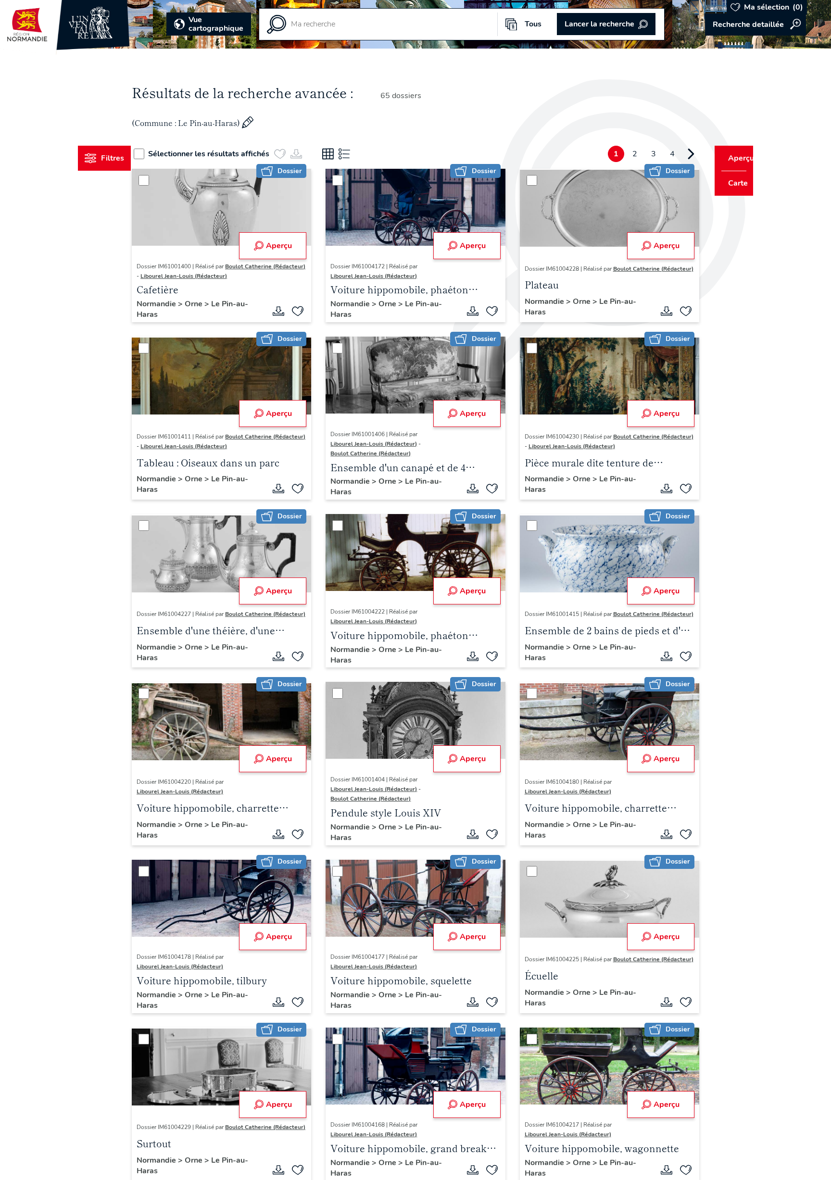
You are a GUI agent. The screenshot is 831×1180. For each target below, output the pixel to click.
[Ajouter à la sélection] (304, 320)
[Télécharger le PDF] (284, 320)
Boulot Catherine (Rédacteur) (195, 276)
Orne (213, 313)
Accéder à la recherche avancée (755, 24)
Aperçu (285, 245)
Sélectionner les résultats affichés (226, 154)
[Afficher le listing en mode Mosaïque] (346, 154)
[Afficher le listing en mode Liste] (362, 154)
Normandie (175, 313)
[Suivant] (673, 154)
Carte (731, 183)
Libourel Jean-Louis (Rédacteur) (198, 285)
